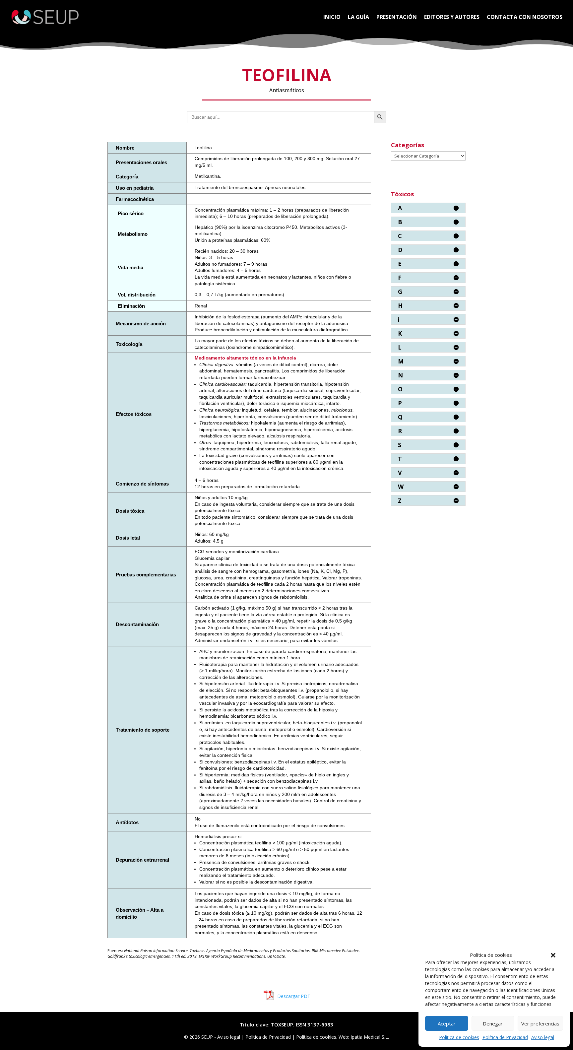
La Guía (358, 18)
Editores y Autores (451, 18)
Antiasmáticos (286, 90)
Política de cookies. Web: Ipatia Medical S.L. (342, 1037)
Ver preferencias (540, 1023)
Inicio (332, 18)
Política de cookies (459, 1037)
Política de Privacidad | (270, 1037)
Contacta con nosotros (524, 18)
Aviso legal (542, 1037)
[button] (553, 955)
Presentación (396, 18)
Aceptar (447, 1023)
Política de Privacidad (505, 1037)
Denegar (493, 1023)
